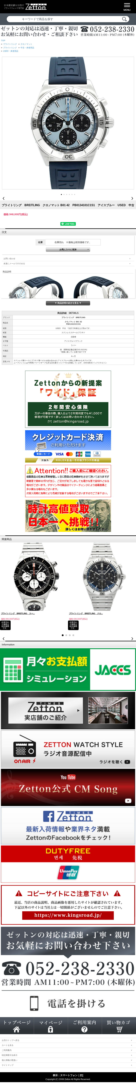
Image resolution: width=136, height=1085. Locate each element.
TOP (3, 40)
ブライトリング (10, 44)
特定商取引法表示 (9, 1055)
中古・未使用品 (27, 48)
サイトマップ (7, 1065)
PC (81, 1075)
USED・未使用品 (10, 51)
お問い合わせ (9, 258)
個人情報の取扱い (9, 1060)
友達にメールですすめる (14, 263)
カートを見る (7, 1045)
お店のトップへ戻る (10, 1040)
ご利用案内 (7, 1050)
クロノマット (26, 44)
